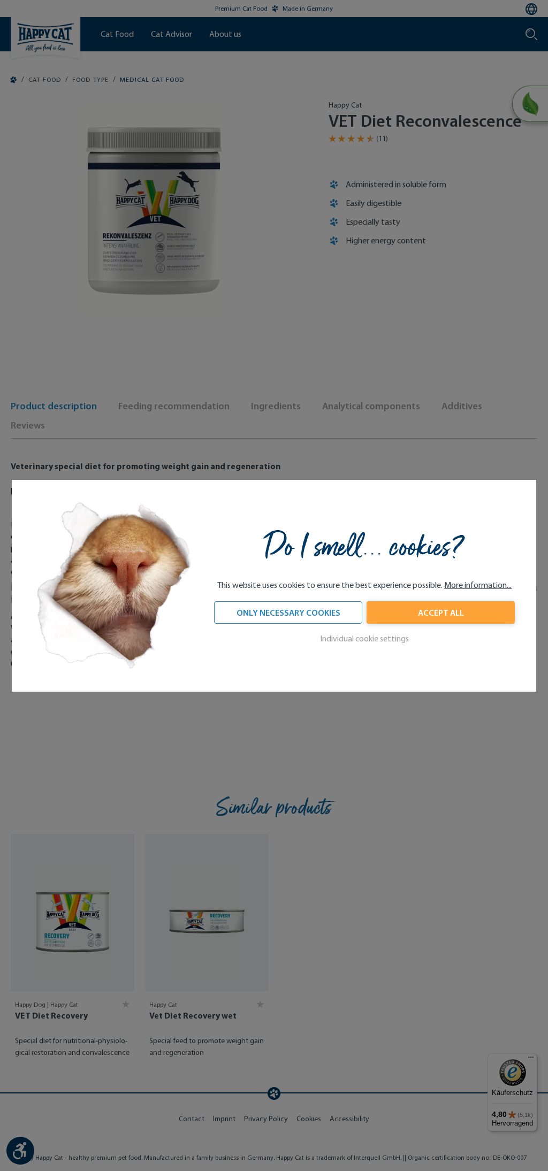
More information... (478, 585)
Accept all (441, 612)
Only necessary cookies (288, 612)
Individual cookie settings (364, 638)
